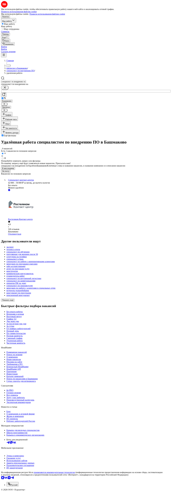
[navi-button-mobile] (3, 55)
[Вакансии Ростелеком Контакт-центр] (88, 205)
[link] (5, 40)
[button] (4, 47)
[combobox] (13, 81)
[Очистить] (5, 87)
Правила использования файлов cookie (47, 14)
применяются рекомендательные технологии (54, 472)
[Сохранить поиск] (3, 95)
